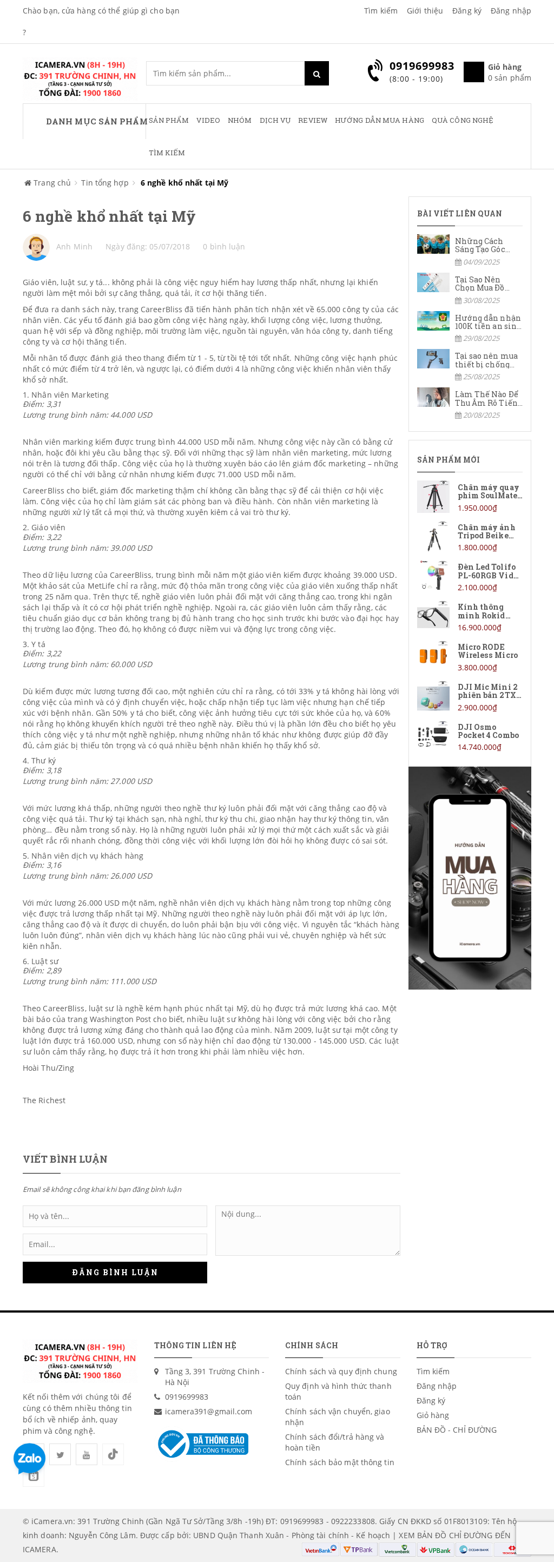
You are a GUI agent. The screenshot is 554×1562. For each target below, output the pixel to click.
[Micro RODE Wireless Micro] (470, 656)
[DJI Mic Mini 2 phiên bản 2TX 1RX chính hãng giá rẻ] (470, 696)
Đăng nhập (511, 10)
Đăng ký (467, 10)
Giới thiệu (425, 10)
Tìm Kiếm (167, 152)
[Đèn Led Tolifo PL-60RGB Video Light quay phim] (470, 576)
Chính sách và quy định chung (341, 1371)
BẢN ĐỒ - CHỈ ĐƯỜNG (457, 1430)
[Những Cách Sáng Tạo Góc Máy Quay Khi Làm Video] (470, 250)
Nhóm (240, 120)
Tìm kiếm (381, 10)
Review (312, 120)
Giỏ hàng (433, 1415)
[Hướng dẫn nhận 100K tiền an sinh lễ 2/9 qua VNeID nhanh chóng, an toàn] (470, 327)
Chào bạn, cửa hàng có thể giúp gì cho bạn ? (101, 21)
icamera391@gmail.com (209, 1411)
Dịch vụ (275, 120)
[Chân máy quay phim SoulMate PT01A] (470, 496)
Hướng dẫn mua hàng (379, 120)
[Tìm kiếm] (317, 73)
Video (208, 120)
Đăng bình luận (115, 1272)
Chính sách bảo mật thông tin (339, 1462)
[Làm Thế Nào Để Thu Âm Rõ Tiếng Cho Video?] (470, 403)
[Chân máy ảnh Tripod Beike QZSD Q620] (470, 536)
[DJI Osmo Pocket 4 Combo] (470, 736)
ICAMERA (39, 1549)
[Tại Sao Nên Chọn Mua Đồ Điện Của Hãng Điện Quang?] (470, 289)
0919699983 (187, 1397)
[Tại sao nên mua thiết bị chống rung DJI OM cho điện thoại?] (470, 365)
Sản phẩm (169, 120)
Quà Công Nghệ (462, 120)
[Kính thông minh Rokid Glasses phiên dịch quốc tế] (470, 616)
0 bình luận (224, 246)
